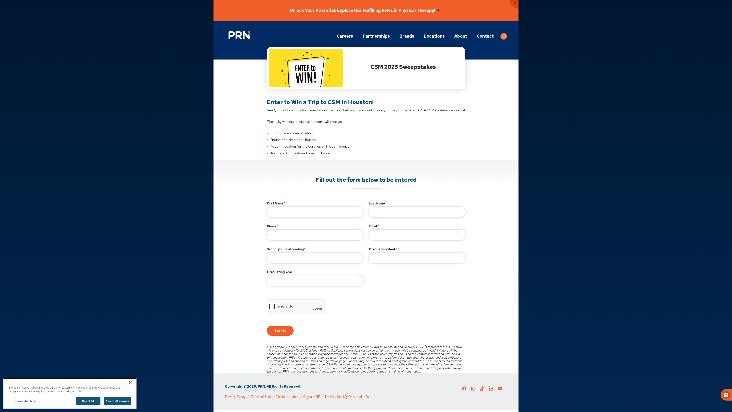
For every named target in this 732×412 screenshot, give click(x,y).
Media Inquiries (287, 396)
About (460, 36)
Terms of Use (260, 396)
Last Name (377, 203)
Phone (272, 226)
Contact (485, 36)
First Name (275, 203)
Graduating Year (279, 272)
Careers (345, 36)
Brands (406, 36)
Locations (434, 36)
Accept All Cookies (117, 401)
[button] (503, 35)
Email (373, 226)
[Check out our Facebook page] (464, 389)
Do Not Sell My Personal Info (347, 396)
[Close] (130, 382)
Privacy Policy (235, 396)
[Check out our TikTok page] (482, 389)
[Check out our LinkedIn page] (491, 389)
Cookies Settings (25, 401)
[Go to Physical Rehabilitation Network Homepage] (239, 35)
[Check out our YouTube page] (500, 389)
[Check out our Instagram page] (473, 389)
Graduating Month (383, 249)
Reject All (88, 401)
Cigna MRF (311, 396)
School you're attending (285, 249)
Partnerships (376, 36)
